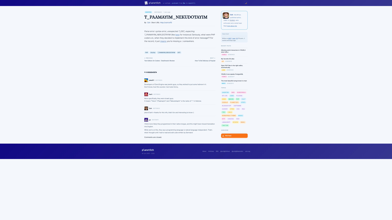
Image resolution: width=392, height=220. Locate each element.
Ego (237, 119)
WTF (179, 52)
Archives (211, 151)
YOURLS (232, 20)
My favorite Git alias (227, 59)
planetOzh (155, 2)
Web (233, 92)
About (204, 151)
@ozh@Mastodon (237, 151)
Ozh (148, 22)
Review (235, 122)
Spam (232, 109)
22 (237, 38)
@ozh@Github (225, 151)
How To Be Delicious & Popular (205, 61)
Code (232, 95)
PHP (146, 52)
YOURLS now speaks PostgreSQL (232, 74)
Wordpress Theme (229, 115)
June (233, 38)
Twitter (225, 125)
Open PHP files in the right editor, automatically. (232, 66)
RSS (243, 109)
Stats (243, 102)
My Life (224, 95)
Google (225, 102)
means (163, 41)
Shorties (148, 12)
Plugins (239, 95)
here (177, 35)
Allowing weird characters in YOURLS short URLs (233, 51)
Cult (243, 99)
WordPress (241, 92)
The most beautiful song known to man (234, 81)
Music (224, 83)
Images (231, 99)
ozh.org (247, 151)
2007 (229, 38)
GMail (243, 122)
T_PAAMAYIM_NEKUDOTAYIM (166, 52)
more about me (232, 26)
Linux (223, 70)
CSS (238, 109)
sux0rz (225, 109)
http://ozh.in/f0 (166, 22)
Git (223, 61)
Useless (231, 119)
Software (237, 105)
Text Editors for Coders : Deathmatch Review (159, 61)
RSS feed (228, 135)
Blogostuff (226, 105)
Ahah (224, 99)
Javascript (226, 122)
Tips (223, 112)
